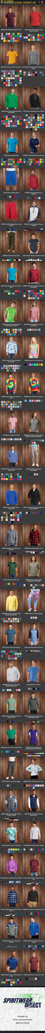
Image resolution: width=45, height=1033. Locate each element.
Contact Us (22, 1016)
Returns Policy (22, 1023)
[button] (39, 2)
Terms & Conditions (22, 1019)
